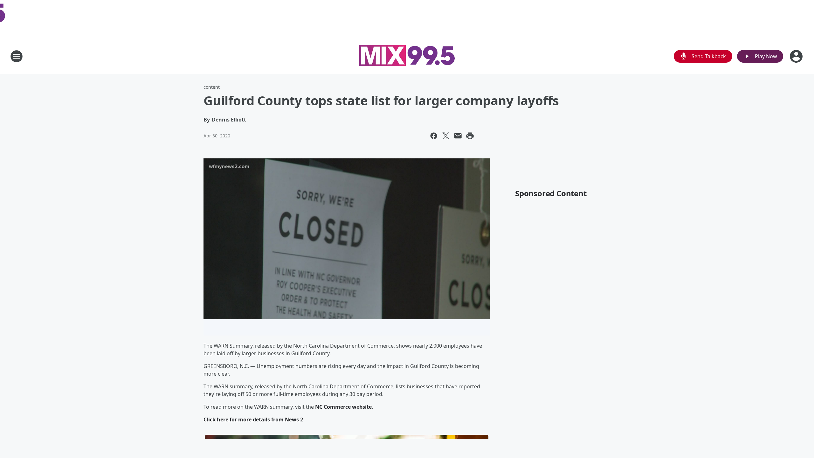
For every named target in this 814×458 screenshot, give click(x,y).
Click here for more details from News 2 (253, 419)
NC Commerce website (343, 406)
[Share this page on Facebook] (433, 135)
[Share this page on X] (445, 135)
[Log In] (797, 56)
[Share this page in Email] (457, 135)
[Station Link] (407, 56)
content (212, 87)
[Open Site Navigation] (16, 56)
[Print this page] (470, 135)
